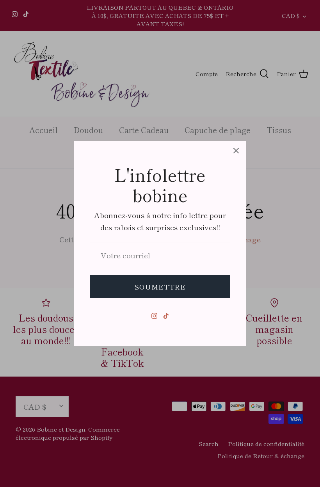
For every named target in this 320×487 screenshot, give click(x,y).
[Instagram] (154, 316)
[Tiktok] (166, 316)
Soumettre (160, 286)
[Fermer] (236, 150)
